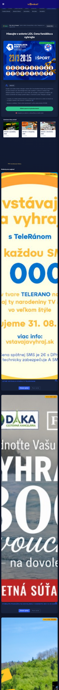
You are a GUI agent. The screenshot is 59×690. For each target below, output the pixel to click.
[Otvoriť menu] (3, 4)
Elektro (26, 8)
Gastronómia (26, 11)
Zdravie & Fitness (17, 11)
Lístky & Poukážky (51, 8)
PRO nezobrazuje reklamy (14, 163)
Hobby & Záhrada (18, 8)
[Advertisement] (29, 19)
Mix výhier (34, 11)
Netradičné (42, 11)
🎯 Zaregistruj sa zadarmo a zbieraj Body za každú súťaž (29, 113)
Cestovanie (41, 8)
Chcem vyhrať (24, 388)
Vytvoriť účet (50, 26)
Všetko (3, 8)
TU (32, 100)
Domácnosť (33, 8)
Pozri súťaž (35, 388)
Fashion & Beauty (6, 11)
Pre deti (10, 8)
